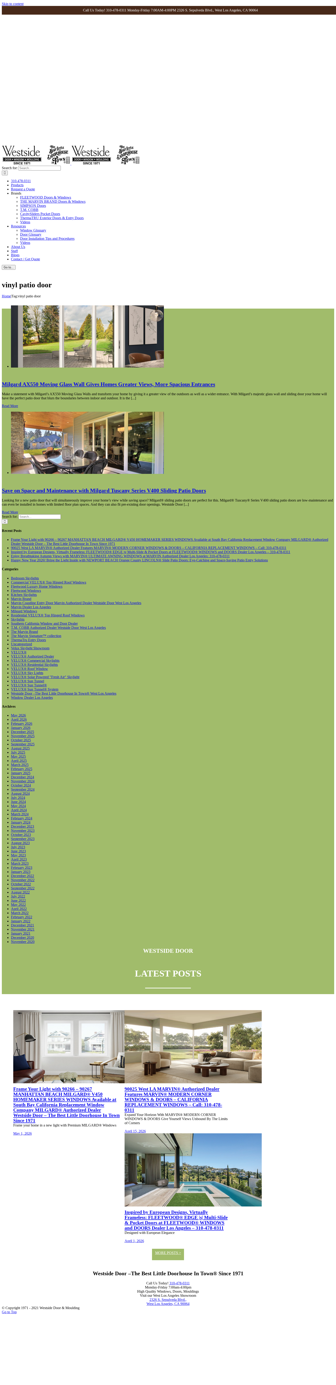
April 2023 (19, 859)
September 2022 (23, 888)
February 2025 (21, 769)
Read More (10, 406)
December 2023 (22, 826)
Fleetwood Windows (26, 590)
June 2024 (18, 802)
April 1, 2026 (134, 1241)
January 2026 (20, 728)
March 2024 (20, 814)
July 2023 (18, 847)
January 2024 (20, 822)
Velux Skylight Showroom (30, 648)
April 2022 (19, 909)
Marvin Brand (21, 599)
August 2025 (20, 748)
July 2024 (18, 798)
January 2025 (20, 773)
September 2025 (23, 744)
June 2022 (18, 900)
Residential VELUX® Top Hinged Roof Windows (48, 615)
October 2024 (21, 785)
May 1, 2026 (22, 1133)
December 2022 (22, 876)
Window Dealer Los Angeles (32, 697)
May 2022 (18, 905)
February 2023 (21, 868)
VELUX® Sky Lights (27, 673)
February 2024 (21, 818)
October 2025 (21, 740)
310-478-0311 (179, 1283)
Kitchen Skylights (24, 595)
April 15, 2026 (135, 1131)
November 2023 (23, 831)
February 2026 (21, 724)
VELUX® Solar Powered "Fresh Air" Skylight (45, 677)
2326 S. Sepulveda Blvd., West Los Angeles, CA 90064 (168, 1302)
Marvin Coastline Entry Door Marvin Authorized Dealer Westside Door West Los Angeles (76, 603)
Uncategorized (21, 644)
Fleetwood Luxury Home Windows (36, 586)
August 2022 (20, 892)
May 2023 (18, 855)
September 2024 (23, 789)
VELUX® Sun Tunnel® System (34, 689)
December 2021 (22, 925)
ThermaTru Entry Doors (28, 640)
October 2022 (21, 884)
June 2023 (18, 851)
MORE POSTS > (168, 1253)
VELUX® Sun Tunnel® (29, 685)
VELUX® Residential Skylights (34, 665)
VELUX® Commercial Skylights (35, 660)
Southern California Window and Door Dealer (44, 623)
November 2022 (23, 880)
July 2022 (18, 896)
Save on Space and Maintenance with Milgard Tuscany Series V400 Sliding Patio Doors (104, 491)
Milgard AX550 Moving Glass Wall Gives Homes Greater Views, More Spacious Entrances (108, 384)
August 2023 (20, 843)
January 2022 (20, 921)
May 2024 (18, 806)
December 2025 (22, 732)
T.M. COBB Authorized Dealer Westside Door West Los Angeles (58, 628)
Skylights (17, 619)
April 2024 (19, 810)
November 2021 (23, 929)
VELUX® (19, 652)
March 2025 (20, 765)
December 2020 (22, 937)
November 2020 (23, 942)
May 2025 (18, 756)
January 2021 (20, 933)
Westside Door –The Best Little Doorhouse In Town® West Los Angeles (63, 693)
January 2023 (20, 872)
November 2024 (23, 781)
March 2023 (20, 863)
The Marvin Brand (24, 632)
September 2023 (23, 839)
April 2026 (19, 719)
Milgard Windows (24, 611)
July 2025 (18, 752)
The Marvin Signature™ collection (36, 636)
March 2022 (20, 913)
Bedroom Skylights (25, 578)
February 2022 (21, 917)
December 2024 (22, 777)
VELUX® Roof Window (29, 669)
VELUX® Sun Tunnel (27, 681)
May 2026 (18, 715)
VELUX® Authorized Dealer (32, 656)
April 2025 (19, 761)
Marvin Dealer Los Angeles (31, 607)
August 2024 (20, 793)
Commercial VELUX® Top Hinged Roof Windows (48, 582)
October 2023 (21, 835)
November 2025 (23, 736)
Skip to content (13, 4)
